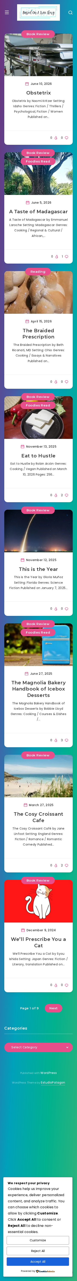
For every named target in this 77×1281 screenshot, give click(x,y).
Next (53, 1008)
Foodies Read (38, 161)
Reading (38, 272)
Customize (38, 1240)
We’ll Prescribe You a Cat (38, 942)
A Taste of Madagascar (38, 212)
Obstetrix (38, 93)
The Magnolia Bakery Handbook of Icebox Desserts (38, 689)
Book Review (38, 34)
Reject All (38, 1251)
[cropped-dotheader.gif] (38, 12)
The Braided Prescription (38, 334)
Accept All (37, 1261)
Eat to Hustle (38, 456)
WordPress (48, 1073)
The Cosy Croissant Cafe (38, 817)
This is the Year (38, 569)
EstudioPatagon (53, 1082)
